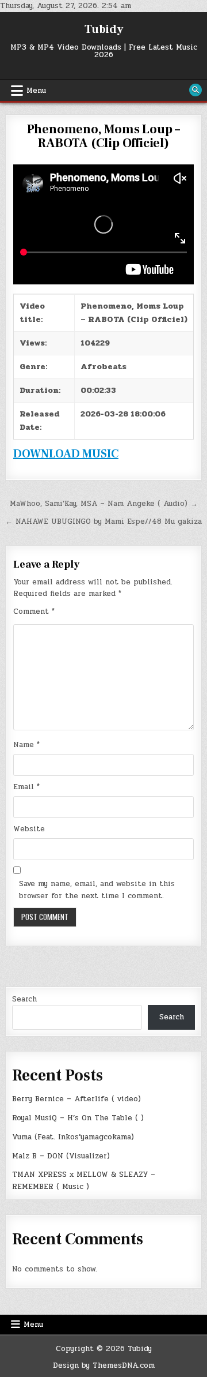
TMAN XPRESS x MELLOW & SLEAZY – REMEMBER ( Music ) (83, 1180)
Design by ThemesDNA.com (104, 1365)
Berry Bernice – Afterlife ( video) (76, 1099)
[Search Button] (195, 90)
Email (26, 787)
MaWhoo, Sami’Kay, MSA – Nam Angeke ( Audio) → (104, 503)
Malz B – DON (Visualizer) (61, 1156)
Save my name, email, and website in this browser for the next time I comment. (97, 890)
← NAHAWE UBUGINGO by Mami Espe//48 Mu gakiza (103, 521)
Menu (36, 90)
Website (29, 829)
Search (24, 999)
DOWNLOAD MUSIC (65, 454)
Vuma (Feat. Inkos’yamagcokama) (73, 1137)
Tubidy (104, 29)
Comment (34, 611)
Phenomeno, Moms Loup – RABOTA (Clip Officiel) (104, 136)
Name (26, 745)
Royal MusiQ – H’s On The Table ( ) (78, 1118)
